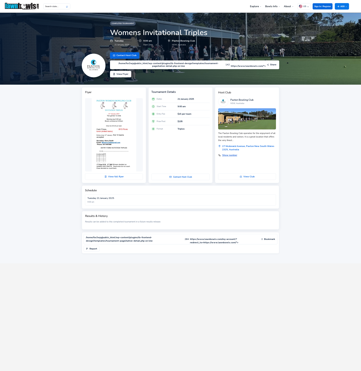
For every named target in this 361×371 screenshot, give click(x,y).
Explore (254, 6)
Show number (229, 155)
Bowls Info (271, 6)
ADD (342, 6)
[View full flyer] (114, 134)
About (287, 6)
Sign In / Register (322, 6)
